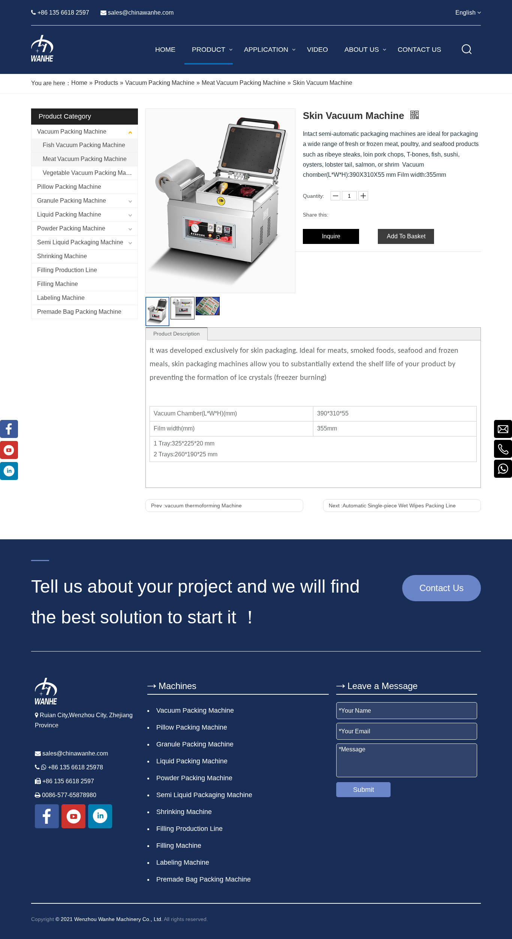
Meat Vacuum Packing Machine (85, 159)
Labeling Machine (61, 298)
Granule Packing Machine (71, 200)
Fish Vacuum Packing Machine (84, 145)
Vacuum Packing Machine (71, 131)
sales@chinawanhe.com (141, 12)
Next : (392, 506)
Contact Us (441, 588)
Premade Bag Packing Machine (79, 311)
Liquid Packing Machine (69, 214)
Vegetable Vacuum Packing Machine (90, 173)
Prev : (196, 506)
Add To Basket (406, 236)
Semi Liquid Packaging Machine (80, 242)
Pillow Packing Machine (69, 187)
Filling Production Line (67, 270)
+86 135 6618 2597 (63, 12)
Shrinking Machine (62, 256)
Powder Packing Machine (71, 228)
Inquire (331, 236)
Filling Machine (57, 284)
